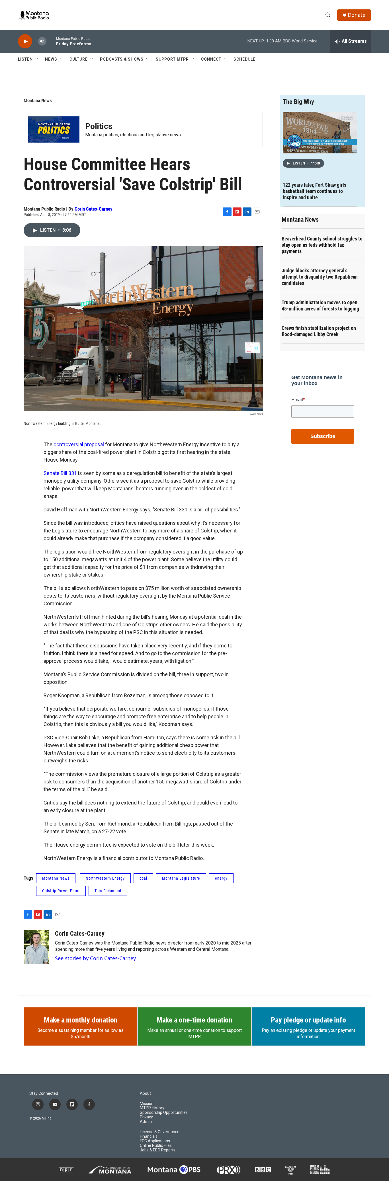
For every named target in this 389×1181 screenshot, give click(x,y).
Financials (148, 1136)
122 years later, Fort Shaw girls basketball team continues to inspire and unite (314, 191)
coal (143, 878)
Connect (211, 59)
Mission (146, 1104)
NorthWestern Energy (105, 878)
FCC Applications (155, 1141)
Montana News (38, 100)
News (51, 59)
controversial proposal (79, 444)
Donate (356, 15)
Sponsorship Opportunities (164, 1112)
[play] (25, 41)
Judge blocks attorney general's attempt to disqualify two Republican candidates (320, 277)
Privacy (146, 1117)
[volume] (42, 41)
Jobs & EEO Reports (157, 1150)
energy (221, 878)
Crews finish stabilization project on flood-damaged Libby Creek (319, 331)
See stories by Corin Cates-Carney (95, 958)
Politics (98, 126)
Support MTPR (172, 59)
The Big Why (298, 101)
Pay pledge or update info (308, 1020)
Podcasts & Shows (122, 59)
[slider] (51, 41)
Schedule (244, 59)
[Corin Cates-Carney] (36, 947)
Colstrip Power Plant (61, 890)
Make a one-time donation (194, 1020)
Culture (78, 59)
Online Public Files (156, 1145)
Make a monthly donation (80, 1020)
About (145, 1093)
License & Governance (159, 1132)
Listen (25, 59)
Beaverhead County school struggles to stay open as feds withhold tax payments (322, 245)
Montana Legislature (181, 878)
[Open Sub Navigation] (37, 59)
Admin (146, 1122)
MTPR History (152, 1108)
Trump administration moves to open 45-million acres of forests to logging (320, 305)
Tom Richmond (108, 890)
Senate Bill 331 (60, 473)
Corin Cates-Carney (93, 209)
